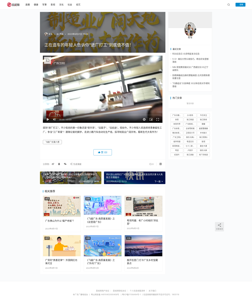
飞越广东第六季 (52, 142)
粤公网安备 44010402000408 (105, 294)
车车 (51, 34)
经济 (47, 199)
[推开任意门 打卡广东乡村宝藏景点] (143, 245)
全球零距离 (190, 128)
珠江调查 (190, 155)
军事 (44, 4)
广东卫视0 (177, 137)
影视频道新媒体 (177, 146)
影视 (53, 4)
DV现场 (190, 115)
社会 (70, 4)
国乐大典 (203, 150)
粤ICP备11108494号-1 (131, 294)
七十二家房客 (191, 146)
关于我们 (152, 290)
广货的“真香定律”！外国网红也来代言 (61, 262)
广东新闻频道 (191, 124)
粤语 (177, 150)
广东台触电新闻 (177, 115)
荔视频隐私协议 (119, 290)
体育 (177, 120)
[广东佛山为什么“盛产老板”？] (62, 206)
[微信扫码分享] (65, 164)
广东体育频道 (177, 128)
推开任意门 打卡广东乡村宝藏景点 (142, 262)
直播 (27, 4)
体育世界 (176, 124)
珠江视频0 (203, 137)
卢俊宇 (190, 150)
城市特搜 (176, 142)
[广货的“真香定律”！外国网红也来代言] (62, 245)
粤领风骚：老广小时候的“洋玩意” (142, 222)
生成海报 (77, 164)
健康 (36, 4)
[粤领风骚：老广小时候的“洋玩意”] (143, 206)
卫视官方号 (190, 133)
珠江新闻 (203, 120)
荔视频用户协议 (102, 290)
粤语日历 (190, 142)
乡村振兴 (203, 133)
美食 (129, 199)
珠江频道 (190, 120)
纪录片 (177, 155)
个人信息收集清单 (137, 290)
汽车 (61, 34)
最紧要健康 (203, 128)
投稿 (241, 4)
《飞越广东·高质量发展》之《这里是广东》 (100, 220)
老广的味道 (203, 155)
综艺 (78, 4)
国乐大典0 (190, 137)
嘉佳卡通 (203, 146)
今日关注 (203, 115)
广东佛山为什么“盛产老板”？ (60, 220)
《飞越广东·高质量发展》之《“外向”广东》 (100, 262)
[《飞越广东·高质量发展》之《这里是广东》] (102, 205)
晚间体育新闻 (177, 133)
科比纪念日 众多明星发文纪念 (186, 53)
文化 (61, 4)
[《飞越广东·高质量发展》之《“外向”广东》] (102, 245)
